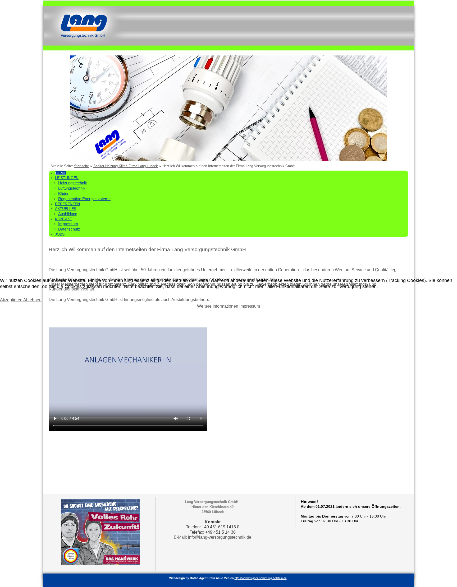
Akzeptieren (11, 300)
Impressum (249, 306)
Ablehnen (32, 300)
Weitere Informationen (217, 306)
